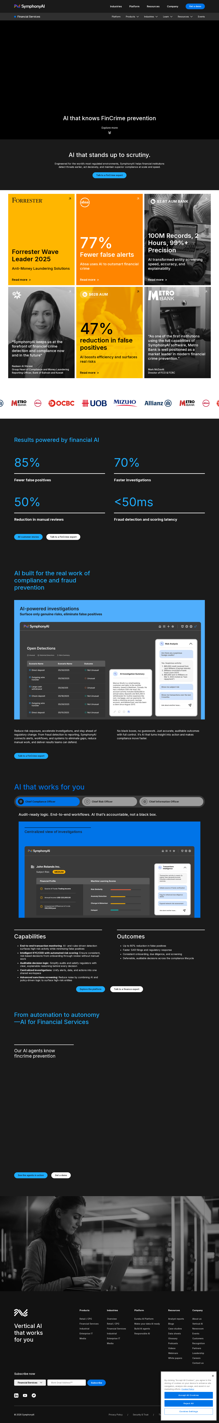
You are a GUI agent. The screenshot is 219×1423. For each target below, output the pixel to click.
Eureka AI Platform (143, 1319)
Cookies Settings (188, 1411)
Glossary (172, 1338)
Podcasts (173, 1343)
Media (83, 1338)
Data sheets (174, 1333)
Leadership (198, 1353)
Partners (196, 1348)
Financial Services (89, 1323)
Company (197, 1310)
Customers (198, 1338)
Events (195, 1333)
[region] (189, 1396)
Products (85, 1310)
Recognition (198, 1343)
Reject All (189, 1403)
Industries (112, 1310)
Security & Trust (140, 1414)
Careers (196, 1358)
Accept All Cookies (188, 1395)
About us (197, 1319)
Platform (139, 1310)
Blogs (171, 1323)
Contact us (198, 1363)
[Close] (213, 1376)
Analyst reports (176, 1319)
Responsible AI (142, 1333)
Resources (174, 1310)
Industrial (84, 1328)
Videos (171, 1348)
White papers (175, 1358)
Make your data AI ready (147, 1323)
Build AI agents (142, 1328)
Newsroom (198, 1328)
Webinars (173, 1353)
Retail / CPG (86, 1319)
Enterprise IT (86, 1333)
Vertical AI (197, 1323)
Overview (112, 1319)
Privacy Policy (116, 1414)
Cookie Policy (187, 1389)
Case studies (175, 1328)
